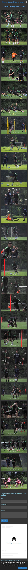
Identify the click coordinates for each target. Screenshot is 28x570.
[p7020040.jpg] (14, 72)
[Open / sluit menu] (26, 2)
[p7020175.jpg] (14, 320)
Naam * (2, 498)
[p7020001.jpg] (14, 54)
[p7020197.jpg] (14, 427)
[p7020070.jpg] (14, 161)
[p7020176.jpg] (14, 373)
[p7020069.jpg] (14, 143)
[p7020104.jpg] (14, 196)
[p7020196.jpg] (14, 391)
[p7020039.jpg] (14, 107)
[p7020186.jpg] (14, 356)
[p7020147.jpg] (14, 267)
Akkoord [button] (22, 567)
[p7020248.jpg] (14, 480)
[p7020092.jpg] (14, 214)
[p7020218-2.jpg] (14, 409)
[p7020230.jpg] (14, 462)
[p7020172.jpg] (14, 338)
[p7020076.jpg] (14, 178)
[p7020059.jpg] (14, 125)
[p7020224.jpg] (14, 444)
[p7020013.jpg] (14, 36)
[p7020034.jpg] (14, 90)
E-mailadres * (4, 504)
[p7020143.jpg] (14, 249)
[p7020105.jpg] (14, 231)
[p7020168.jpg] (14, 302)
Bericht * (3, 510)
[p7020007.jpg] (14, 19)
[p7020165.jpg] (14, 285)
